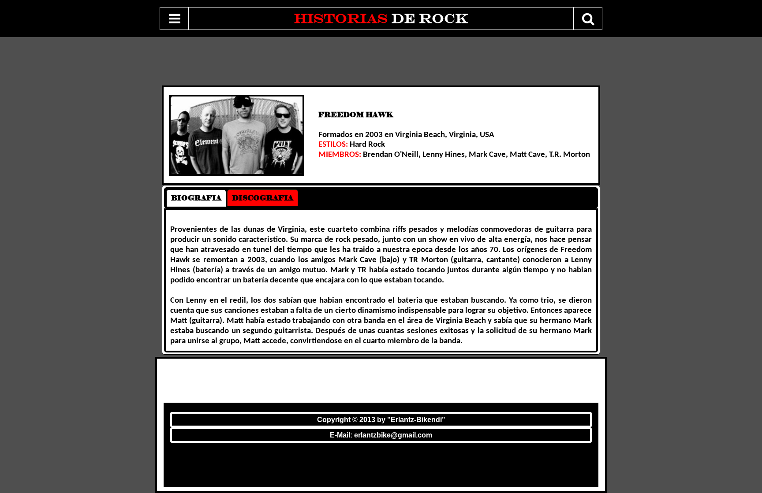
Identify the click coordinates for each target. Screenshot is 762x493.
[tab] (196, 198)
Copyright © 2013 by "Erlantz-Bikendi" (381, 419)
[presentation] (196, 198)
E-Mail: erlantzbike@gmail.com (381, 435)
